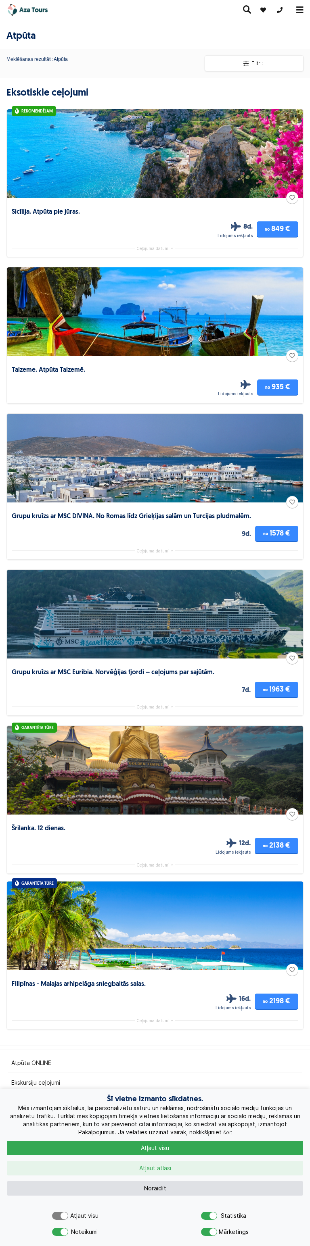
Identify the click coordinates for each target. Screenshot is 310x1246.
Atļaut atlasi (155, 1168)
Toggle (60, 1216)
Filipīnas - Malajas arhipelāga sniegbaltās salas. (79, 984)
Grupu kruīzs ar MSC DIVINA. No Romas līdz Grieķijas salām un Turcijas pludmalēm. (131, 516)
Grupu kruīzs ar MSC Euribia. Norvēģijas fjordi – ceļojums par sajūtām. (113, 672)
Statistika (233, 1216)
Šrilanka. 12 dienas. (38, 828)
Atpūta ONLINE (31, 1063)
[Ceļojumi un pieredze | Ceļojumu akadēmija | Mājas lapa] (35, 10)
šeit (227, 1132)
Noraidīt (155, 1188)
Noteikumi (84, 1232)
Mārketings (234, 1232)
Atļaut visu (155, 1148)
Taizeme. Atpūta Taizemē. (48, 370)
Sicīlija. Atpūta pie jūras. (46, 212)
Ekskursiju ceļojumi (35, 1082)
